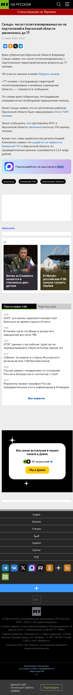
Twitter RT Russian (23, 567)
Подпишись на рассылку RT (5, 576)
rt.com (24, 626)
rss (67, 567)
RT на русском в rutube (40, 567)
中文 (36, 557)
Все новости (36, 398)
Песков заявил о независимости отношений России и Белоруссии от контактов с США (32, 372)
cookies (15, 690)
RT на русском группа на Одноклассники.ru (49, 567)
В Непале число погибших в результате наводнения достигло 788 (29, 332)
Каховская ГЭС (28, 181)
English (36, 514)
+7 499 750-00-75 (55, 637)
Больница (9, 181)
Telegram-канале (48, 74)
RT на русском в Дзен (58, 567)
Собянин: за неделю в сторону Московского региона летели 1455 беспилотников (32, 359)
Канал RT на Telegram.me (5, 567)
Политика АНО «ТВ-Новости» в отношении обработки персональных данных (36, 646)
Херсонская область (53, 181)
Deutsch (36, 521)
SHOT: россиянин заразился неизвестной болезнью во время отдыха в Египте (30, 319)
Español (36, 542)
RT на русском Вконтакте (14, 567)
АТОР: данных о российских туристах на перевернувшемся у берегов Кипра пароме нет (33, 346)
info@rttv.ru (43, 640)
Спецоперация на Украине (36, 12)
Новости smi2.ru (8, 228)
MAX (60, 166)
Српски (36, 550)
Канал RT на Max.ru (31, 567)
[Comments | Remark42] (36, 207)
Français (36, 528)
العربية (36, 535)
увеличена (34, 127)
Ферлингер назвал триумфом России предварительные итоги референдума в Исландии (36, 385)
